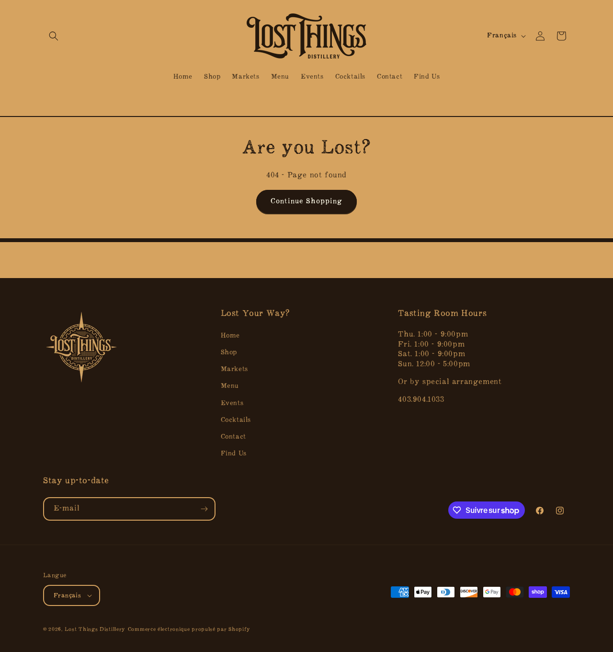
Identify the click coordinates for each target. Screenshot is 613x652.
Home (230, 335)
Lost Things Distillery (95, 629)
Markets (234, 369)
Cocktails (236, 419)
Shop (229, 352)
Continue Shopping (306, 201)
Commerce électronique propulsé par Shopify (189, 629)
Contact (233, 436)
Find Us (234, 453)
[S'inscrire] (204, 509)
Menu (230, 385)
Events (232, 403)
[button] (53, 36)
